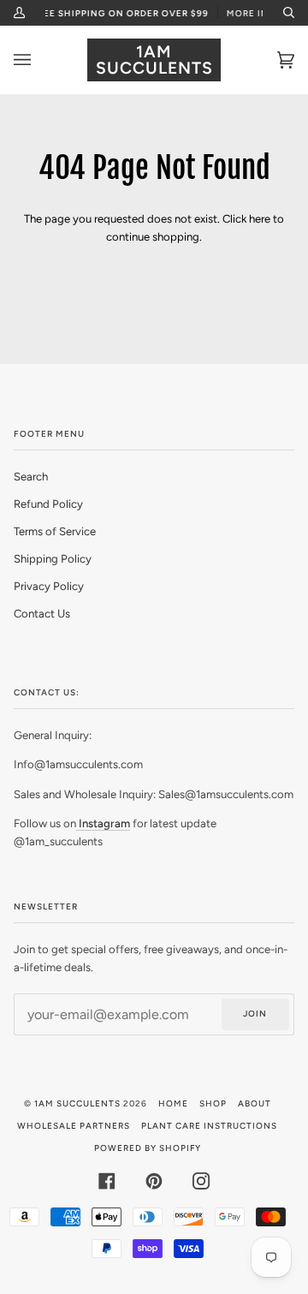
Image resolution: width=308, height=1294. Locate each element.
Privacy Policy (49, 586)
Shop (213, 1103)
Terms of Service (55, 531)
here (259, 218)
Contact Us (42, 613)
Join (255, 1013)
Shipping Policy (53, 558)
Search (31, 476)
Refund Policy (48, 504)
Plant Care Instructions (209, 1125)
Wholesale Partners (73, 1125)
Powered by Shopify (147, 1148)
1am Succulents (77, 1103)
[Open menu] (39, 60)
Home (173, 1103)
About (254, 1103)
